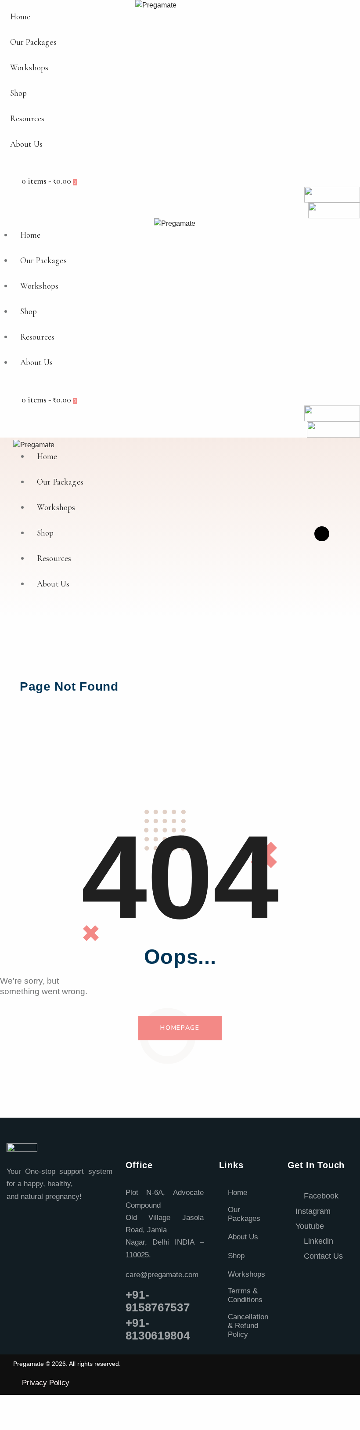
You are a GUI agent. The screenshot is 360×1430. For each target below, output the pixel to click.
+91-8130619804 (158, 1329)
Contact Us (322, 1256)
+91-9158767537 (158, 1301)
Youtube (309, 1226)
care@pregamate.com (162, 1275)
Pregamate (28, 1363)
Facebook (320, 1195)
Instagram (313, 1211)
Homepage (180, 1028)
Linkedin (317, 1241)
